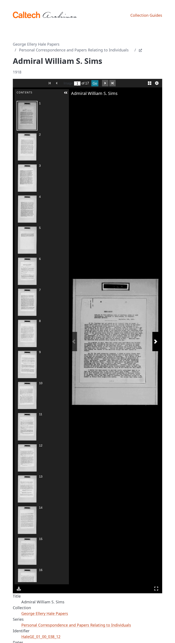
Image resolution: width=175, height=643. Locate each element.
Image (68, 83)
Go (95, 83)
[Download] (19, 588)
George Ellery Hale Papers (36, 44)
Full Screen (156, 588)
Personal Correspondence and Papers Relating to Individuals (74, 49)
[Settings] (156, 83)
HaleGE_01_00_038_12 (40, 636)
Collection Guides (146, 15)
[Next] (155, 341)
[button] (66, 93)
